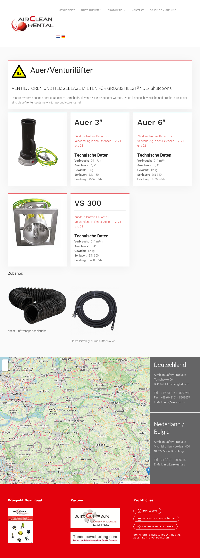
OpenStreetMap (141, 482)
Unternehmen (91, 10)
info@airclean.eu (174, 402)
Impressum (149, 511)
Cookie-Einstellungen (157, 526)
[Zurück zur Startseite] (32, 23)
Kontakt (138, 10)
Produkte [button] (115, 10)
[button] (148, 471)
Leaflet (126, 482)
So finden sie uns (163, 10)
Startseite (67, 10)
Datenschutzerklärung (158, 518)
